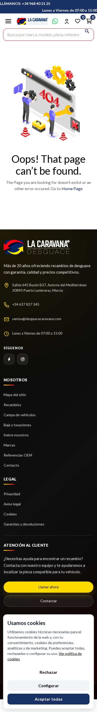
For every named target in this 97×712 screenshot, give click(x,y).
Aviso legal (12, 504)
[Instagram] (22, 359)
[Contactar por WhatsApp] (55, 21)
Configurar (48, 685)
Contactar (48, 601)
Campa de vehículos (20, 415)
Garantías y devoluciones (24, 524)
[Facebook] (9, 359)
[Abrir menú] (8, 21)
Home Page (72, 188)
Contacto (11, 465)
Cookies (10, 514)
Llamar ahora (49, 587)
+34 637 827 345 (25, 304)
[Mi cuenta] (66, 21)
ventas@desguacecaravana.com (36, 319)
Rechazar (48, 672)
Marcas (9, 445)
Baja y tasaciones (17, 425)
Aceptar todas (49, 698)
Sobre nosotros (16, 435)
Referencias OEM (18, 455)
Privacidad (12, 494)
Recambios (12, 405)
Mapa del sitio (15, 394)
